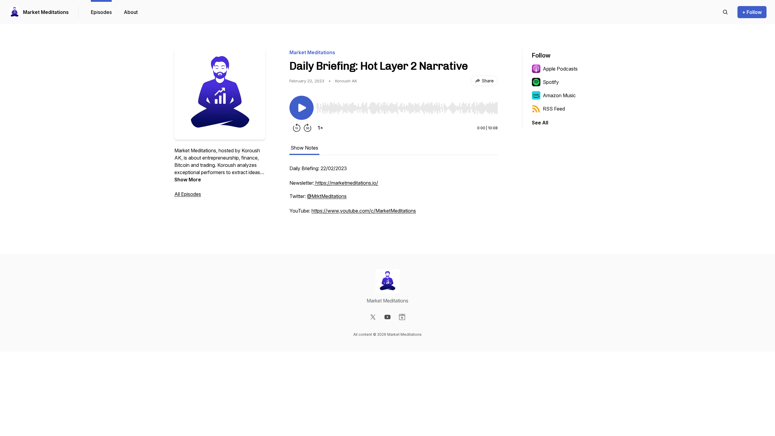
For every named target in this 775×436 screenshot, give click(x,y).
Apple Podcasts (560, 69)
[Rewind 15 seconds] (296, 128)
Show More (187, 180)
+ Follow (752, 12)
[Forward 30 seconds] (307, 128)
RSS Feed (554, 109)
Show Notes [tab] (304, 148)
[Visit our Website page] (402, 317)
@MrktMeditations (327, 196)
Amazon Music (559, 95)
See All (540, 123)
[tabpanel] (393, 192)
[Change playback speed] (320, 128)
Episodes (101, 12)
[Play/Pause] (301, 108)
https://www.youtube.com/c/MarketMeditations (364, 211)
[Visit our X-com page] (373, 317)
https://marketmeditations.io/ (346, 183)
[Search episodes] (725, 12)
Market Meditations (46, 12)
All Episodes (187, 194)
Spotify (551, 82)
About (131, 12)
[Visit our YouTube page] (387, 317)
